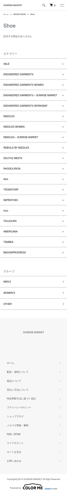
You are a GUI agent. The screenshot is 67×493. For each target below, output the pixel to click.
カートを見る (14, 451)
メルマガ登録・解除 (18, 425)
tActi (5, 179)
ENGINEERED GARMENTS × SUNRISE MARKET (30, 95)
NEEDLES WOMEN (14, 126)
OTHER (7, 304)
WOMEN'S (9, 292)
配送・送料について (18, 371)
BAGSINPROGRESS (14, 252)
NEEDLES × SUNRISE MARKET (20, 137)
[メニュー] (62, 5)
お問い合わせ (14, 460)
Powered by (15, 487)
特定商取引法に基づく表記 (21, 398)
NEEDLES (8, 116)
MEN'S (7, 281)
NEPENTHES (10, 200)
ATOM (17, 434)
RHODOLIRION (19, 14)
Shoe (32, 14)
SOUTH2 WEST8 (12, 158)
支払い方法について (18, 389)
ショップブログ (15, 416)
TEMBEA (8, 242)
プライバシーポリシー (19, 407)
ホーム (6, 14)
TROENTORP (10, 189)
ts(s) (5, 210)
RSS (9, 434)
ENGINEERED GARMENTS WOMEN (23, 84)
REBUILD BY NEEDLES (16, 147)
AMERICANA (10, 231)
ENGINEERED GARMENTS (18, 74)
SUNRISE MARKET (12, 5)
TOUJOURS (9, 221)
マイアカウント (15, 443)
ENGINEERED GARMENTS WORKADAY (25, 105)
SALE (6, 63)
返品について (14, 380)
